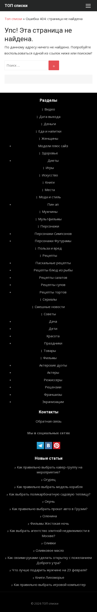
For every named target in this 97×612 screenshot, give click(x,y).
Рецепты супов (53, 284)
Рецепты (49, 255)
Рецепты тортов (53, 292)
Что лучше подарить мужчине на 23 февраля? (49, 570)
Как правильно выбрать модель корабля (50, 486)
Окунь (50, 501)
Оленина (49, 516)
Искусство (50, 175)
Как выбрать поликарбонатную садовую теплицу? (49, 494)
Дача (53, 321)
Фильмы (50, 358)
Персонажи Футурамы (53, 240)
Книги (50, 182)
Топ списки (13, 18)
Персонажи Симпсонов (53, 233)
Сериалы (50, 299)
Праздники (53, 343)
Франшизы (53, 394)
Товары (50, 350)
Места (50, 189)
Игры (50, 167)
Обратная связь (49, 421)
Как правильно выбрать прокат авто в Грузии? (50, 508)
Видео (49, 109)
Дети (53, 328)
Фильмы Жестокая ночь (49, 523)
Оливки (50, 543)
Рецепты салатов (53, 277)
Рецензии (53, 387)
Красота (53, 336)
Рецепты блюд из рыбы (53, 270)
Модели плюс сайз (53, 146)
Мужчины (50, 211)
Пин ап (53, 204)
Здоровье (50, 153)
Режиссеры (53, 380)
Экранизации (53, 401)
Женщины (50, 138)
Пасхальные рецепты (53, 263)
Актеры (53, 372)
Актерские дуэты (53, 365)
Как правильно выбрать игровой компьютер (50, 584)
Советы (50, 314)
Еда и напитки (49, 131)
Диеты (53, 160)
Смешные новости (50, 306)
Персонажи (49, 226)
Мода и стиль (50, 197)
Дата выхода (49, 116)
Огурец (50, 479)
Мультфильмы (50, 219)
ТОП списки (16, 5)
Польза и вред (50, 248)
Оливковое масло (50, 550)
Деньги (50, 124)
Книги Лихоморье (49, 577)
